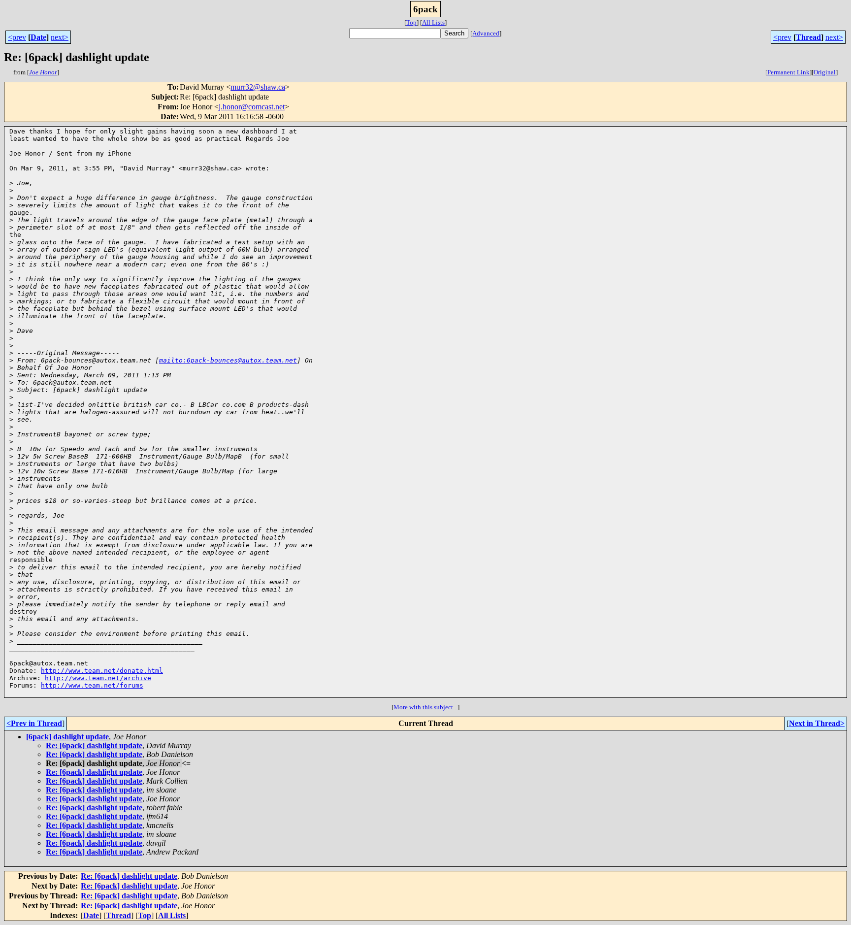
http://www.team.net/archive (98, 678)
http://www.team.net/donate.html (102, 670)
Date (38, 37)
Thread (808, 37)
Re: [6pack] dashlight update (94, 745)
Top (411, 22)
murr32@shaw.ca (257, 87)
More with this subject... (425, 707)
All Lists (433, 22)
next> (59, 37)
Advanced (485, 33)
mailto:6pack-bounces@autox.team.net (228, 360)
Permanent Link (788, 72)
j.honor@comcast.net (252, 106)
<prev (17, 37)
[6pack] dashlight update (67, 736)
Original (825, 72)
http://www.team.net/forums (92, 685)
